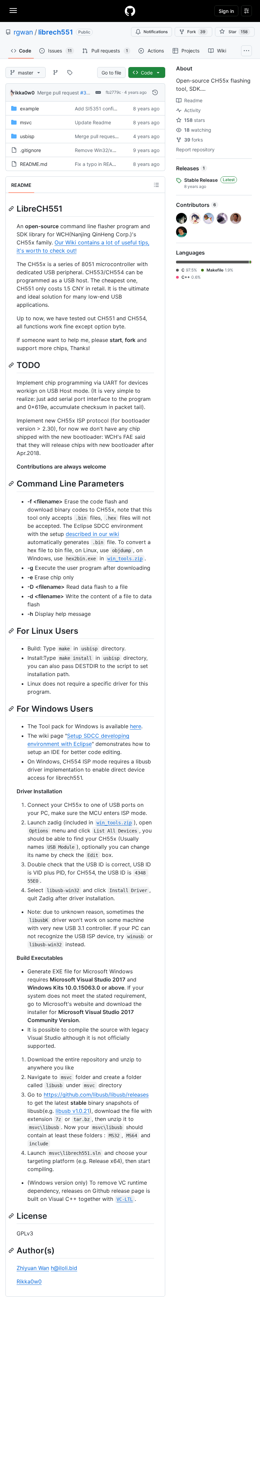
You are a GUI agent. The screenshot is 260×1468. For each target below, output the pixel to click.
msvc (26, 122)
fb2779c (113, 92)
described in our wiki (92, 534)
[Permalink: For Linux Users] (12, 630)
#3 (83, 92)
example (29, 108)
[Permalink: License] (12, 1216)
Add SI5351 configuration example (113, 108)
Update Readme (93, 122)
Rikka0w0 (29, 1281)
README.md (33, 164)
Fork (196, 31)
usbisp (27, 136)
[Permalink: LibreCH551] (12, 208)
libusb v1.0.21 (72, 1110)
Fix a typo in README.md (103, 164)
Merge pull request (58, 92)
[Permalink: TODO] (12, 365)
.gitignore (30, 150)
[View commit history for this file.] (155, 92)
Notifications (156, 31)
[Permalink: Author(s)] (12, 1250)
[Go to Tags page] (70, 72)
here (135, 726)
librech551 (55, 32)
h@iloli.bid (64, 1268)
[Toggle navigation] (13, 10)
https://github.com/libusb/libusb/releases (96, 1094)
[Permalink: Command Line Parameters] (12, 484)
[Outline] (156, 184)
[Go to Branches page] (55, 72)
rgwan (23, 32)
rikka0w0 (24, 92)
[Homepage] (130, 10)
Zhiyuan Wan (33, 1268)
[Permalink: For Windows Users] (12, 708)
